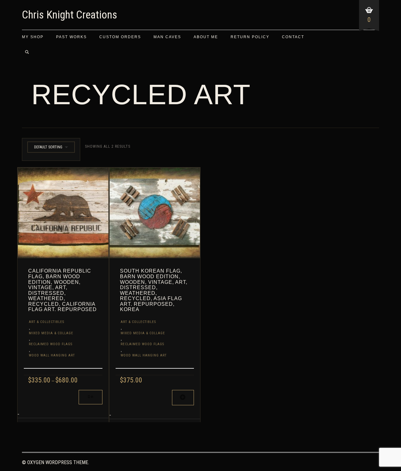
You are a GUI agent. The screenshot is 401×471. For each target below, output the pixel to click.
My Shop (33, 37)
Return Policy (250, 37)
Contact (293, 37)
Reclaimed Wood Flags (50, 344)
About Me (206, 37)
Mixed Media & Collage (51, 333)
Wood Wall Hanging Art (52, 355)
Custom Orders (120, 37)
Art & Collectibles (46, 322)
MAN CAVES (167, 37)
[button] (183, 397)
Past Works (71, 37)
